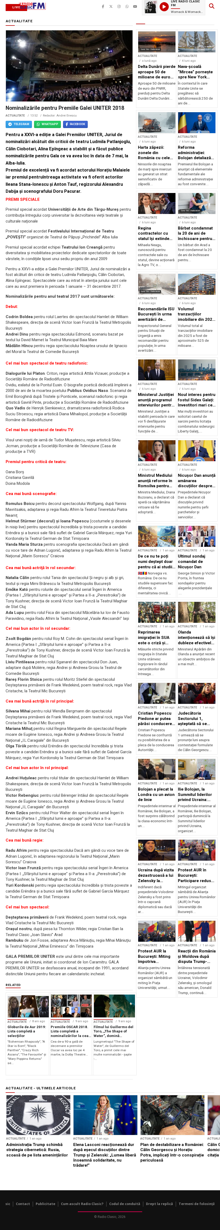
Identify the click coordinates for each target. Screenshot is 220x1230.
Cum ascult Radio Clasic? (82, 1204)
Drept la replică (159, 1204)
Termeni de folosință (197, 1204)
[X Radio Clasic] (111, 7)
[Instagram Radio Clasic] (119, 7)
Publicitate (45, 1204)
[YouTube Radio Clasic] (135, 7)
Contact (23, 1204)
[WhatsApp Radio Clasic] (127, 7)
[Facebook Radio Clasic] (103, 7)
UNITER (94, 134)
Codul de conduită (124, 1204)
